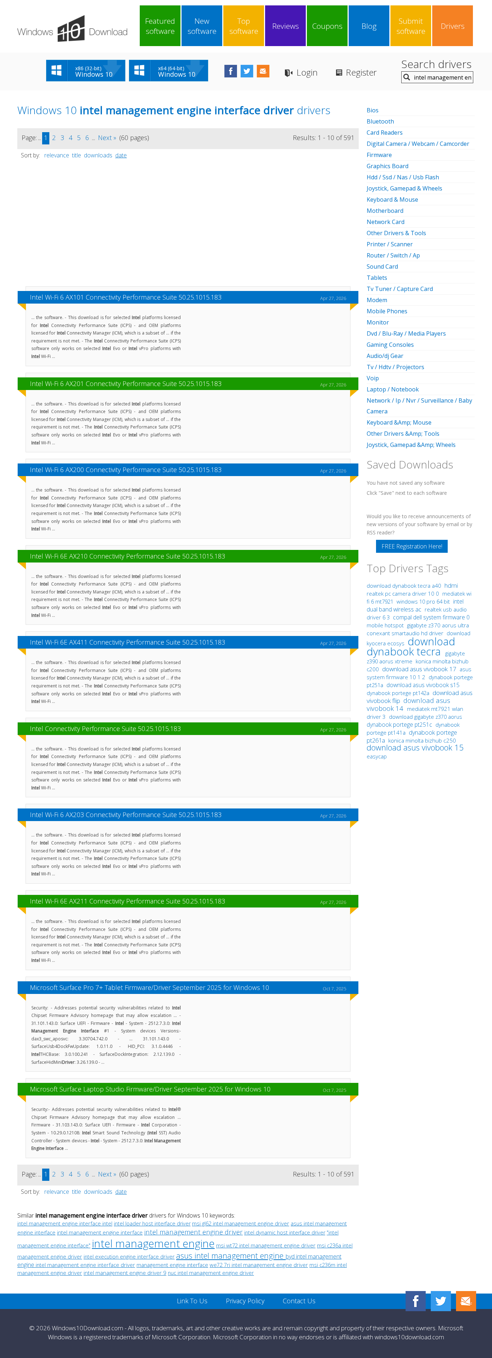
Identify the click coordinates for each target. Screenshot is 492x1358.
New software (202, 26)
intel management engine (153, 1243)
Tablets (377, 278)
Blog (369, 26)
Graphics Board (387, 166)
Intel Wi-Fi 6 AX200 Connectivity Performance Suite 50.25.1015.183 (126, 469)
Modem (377, 300)
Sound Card (382, 266)
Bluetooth (380, 121)
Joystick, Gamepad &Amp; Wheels (411, 445)
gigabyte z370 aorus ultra (438, 625)
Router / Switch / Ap (393, 255)
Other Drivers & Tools (396, 233)
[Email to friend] (263, 71)
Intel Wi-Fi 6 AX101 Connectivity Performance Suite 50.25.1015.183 (126, 297)
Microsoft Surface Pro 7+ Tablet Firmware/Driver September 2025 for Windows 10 (149, 987)
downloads (98, 155)
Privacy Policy (245, 1300)
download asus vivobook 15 (415, 747)
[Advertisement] (188, 226)
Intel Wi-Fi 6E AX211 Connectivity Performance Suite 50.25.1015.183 (127, 901)
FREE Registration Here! (411, 546)
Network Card (385, 222)
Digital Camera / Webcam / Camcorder (418, 144)
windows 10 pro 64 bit (423, 601)
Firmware (379, 155)
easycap (377, 756)
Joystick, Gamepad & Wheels (404, 188)
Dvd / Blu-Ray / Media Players (406, 333)
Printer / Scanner (390, 244)
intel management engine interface (100, 1232)
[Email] (466, 1301)
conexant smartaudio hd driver (405, 633)
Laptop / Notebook (393, 389)
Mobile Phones (387, 311)
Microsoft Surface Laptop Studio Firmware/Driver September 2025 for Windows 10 (150, 1089)
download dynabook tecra (411, 646)
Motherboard (385, 211)
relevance (56, 155)
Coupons (327, 26)
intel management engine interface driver (85, 1264)
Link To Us (192, 1300)
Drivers (453, 26)
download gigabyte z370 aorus (425, 716)
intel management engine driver (193, 1231)
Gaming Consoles (390, 345)
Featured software (160, 26)
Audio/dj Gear (385, 356)
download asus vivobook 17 (420, 669)
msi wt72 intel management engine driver (266, 1245)
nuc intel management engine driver (211, 1272)
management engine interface (172, 1264)
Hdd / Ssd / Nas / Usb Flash (403, 177)
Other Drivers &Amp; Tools (403, 434)
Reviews (285, 26)
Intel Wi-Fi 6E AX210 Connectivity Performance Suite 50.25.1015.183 (127, 556)
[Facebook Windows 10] (415, 1301)
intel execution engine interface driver (129, 1256)
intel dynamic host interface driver (284, 1232)
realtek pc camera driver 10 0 (403, 593)
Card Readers (385, 132)
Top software (243, 26)
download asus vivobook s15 (423, 685)
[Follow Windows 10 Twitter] (247, 71)
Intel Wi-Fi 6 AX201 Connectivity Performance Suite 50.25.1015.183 (126, 383)
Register (361, 72)
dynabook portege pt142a (399, 692)
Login (307, 72)
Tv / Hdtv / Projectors (395, 367)
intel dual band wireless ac (415, 605)
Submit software (411, 26)
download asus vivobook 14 (408, 704)
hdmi (451, 585)
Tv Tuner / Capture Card (400, 289)
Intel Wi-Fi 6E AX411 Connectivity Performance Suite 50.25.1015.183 (127, 642)
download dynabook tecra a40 (405, 585)
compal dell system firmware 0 (431, 617)
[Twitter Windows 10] (440, 1301)
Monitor (378, 322)
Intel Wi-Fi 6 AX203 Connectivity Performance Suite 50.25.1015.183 (126, 814)
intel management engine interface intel (64, 1223)
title (76, 155)
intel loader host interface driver (152, 1223)
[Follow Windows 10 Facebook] (230, 71)
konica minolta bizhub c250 (422, 740)
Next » (107, 137)
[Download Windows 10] (72, 28)
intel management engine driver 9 (125, 1272)
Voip (373, 378)
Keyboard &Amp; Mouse (399, 422)
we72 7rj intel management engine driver (259, 1264)
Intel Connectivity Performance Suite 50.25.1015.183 (105, 728)
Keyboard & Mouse (392, 199)
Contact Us (299, 1300)
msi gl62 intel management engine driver (240, 1223)
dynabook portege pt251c (400, 725)
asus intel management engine (231, 1255)
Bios (373, 110)
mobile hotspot (385, 625)
